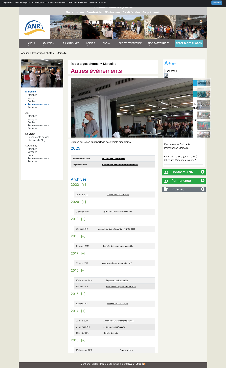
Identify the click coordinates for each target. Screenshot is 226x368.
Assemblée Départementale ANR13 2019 (116, 229)
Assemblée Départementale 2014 (118, 321)
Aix (27, 112)
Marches (32, 94)
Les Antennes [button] (70, 43)
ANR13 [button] (31, 43)
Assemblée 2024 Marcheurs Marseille (120, 164)
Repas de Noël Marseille (117, 280)
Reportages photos (43, 53)
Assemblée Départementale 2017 (117, 263)
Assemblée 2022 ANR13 (118, 195)
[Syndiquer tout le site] (144, 364)
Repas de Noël (126, 350)
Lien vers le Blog (36, 140)
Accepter (217, 3)
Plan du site (106, 364)
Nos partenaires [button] (158, 43)
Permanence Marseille (176, 147)
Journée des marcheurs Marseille (118, 246)
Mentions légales (89, 364)
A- (174, 64)
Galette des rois (110, 333)
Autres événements (38, 104)
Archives (32, 107)
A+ (167, 63)
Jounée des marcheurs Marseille (117, 212)
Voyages (32, 98)
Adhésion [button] (48, 43)
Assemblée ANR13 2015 (117, 304)
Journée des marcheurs (114, 327)
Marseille (62, 53)
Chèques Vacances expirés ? (180, 160)
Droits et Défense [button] (130, 43)
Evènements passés (38, 137)
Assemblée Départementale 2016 (121, 286)
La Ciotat (30, 133)
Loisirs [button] (90, 43)
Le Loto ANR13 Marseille (113, 158)
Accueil (25, 53)
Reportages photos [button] (189, 43)
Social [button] (107, 43)
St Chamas (31, 145)
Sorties (31, 101)
